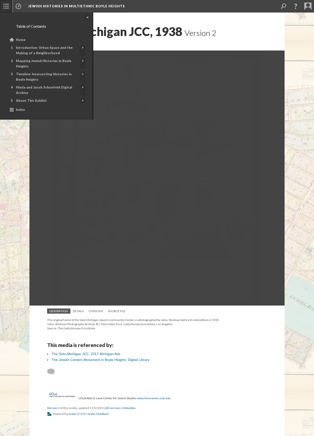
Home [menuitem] (21, 40)
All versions (113, 408)
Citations (96, 311)
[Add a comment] (53, 372)
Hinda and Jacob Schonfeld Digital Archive (44, 90)
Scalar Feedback (98, 414)
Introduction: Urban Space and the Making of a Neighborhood (44, 50)
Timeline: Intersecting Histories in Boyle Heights (44, 76)
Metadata (129, 408)
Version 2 (53, 408)
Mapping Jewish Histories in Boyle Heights (43, 63)
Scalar (73, 414)
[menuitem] (6, 6)
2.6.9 (81, 414)
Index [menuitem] (20, 110)
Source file (117, 311)
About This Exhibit (31, 101)
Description (59, 311)
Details (78, 311)
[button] (295, 6)
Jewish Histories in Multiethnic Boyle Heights (76, 6)
